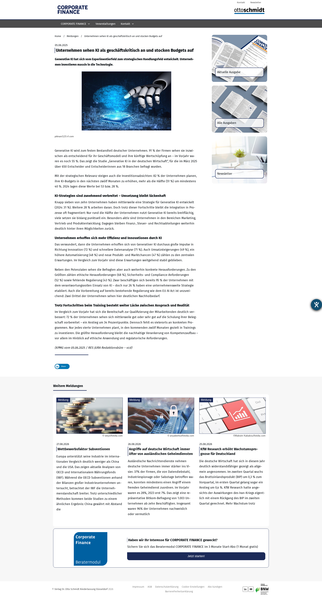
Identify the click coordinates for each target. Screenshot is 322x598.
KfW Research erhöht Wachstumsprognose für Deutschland (232, 461)
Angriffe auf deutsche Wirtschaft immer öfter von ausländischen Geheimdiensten (161, 461)
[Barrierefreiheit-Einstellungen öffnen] (316, 304)
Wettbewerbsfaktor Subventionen (89, 461)
